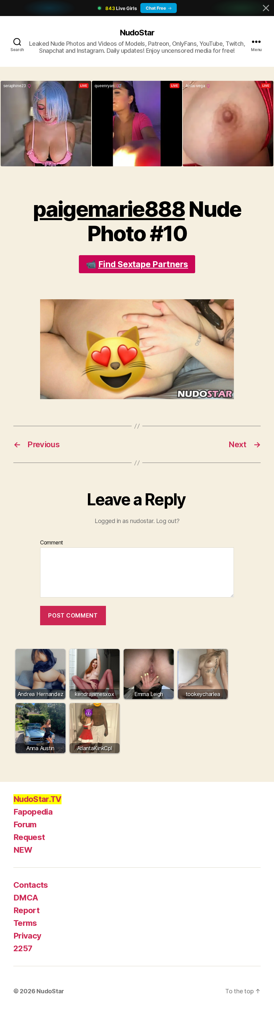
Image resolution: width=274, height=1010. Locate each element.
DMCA (25, 897)
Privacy (27, 936)
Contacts (30, 885)
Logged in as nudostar (124, 520)
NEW (22, 850)
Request (29, 837)
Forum (25, 824)
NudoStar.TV (37, 799)
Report (26, 910)
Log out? (167, 520)
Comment (51, 543)
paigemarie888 (108, 209)
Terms (25, 923)
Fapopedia (32, 812)
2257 (22, 948)
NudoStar (137, 32)
